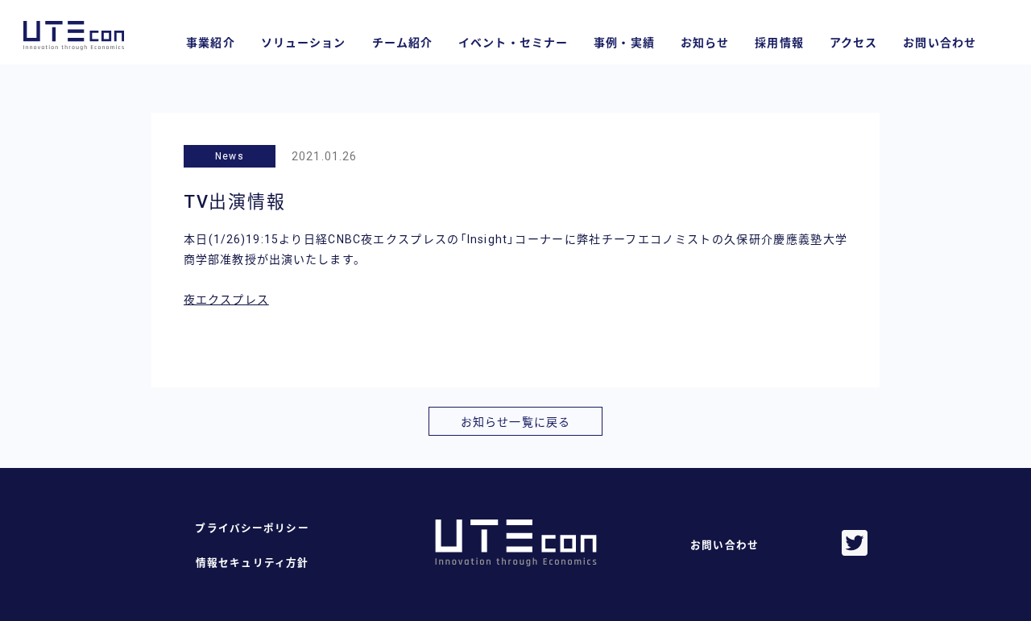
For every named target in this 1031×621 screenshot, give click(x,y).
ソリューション (303, 42)
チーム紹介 (402, 42)
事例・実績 (624, 42)
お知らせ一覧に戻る (515, 422)
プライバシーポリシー (251, 528)
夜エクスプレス (226, 299)
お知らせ (705, 42)
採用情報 (779, 42)
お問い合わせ (939, 42)
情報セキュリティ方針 (252, 563)
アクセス (853, 42)
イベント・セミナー (513, 42)
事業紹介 (210, 42)
